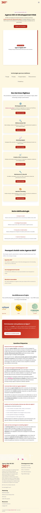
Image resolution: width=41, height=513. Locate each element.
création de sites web (7, 19)
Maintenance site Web (26, 467)
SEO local (4, 496)
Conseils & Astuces (6, 503)
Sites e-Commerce (25, 469)
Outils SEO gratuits (6, 498)
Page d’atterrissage (25, 473)
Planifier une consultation (20, 26)
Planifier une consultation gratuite (12, 333)
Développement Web (25, 465)
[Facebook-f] (18, 459)
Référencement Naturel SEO (8, 494)
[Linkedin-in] (22, 459)
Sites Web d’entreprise (26, 471)
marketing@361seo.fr (7, 487)
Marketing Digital (5, 492)
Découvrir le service (20, 112)
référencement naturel (16, 19)
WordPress (10, 378)
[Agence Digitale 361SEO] (4, 2)
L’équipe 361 (4, 505)
